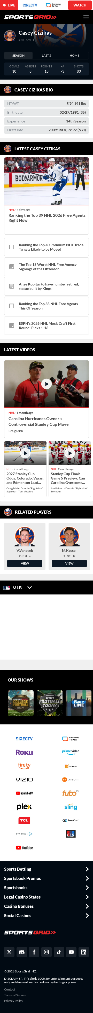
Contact (9, 989)
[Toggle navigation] (86, 17)
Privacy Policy (13, 1001)
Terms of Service (15, 995)
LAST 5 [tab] (46, 55)
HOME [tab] (74, 55)
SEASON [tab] (18, 55)
